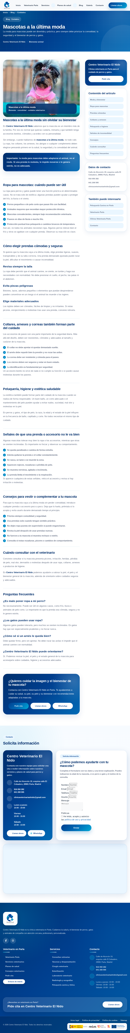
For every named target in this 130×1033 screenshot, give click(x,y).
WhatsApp (62, 706)
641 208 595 (93, 183)
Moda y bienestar (97, 100)
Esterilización (58, 971)
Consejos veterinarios (14, 971)
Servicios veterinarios (14, 962)
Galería (89, 5)
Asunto (64, 797)
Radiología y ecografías (62, 980)
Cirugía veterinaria (60, 966)
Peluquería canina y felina (63, 985)
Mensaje (65, 800)
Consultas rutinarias (61, 957)
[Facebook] (6, 940)
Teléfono (65, 793)
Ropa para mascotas (99, 106)
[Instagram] (13, 940)
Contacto (100, 5)
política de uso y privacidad (78, 819)
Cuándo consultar (98, 147)
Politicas (65, 813)
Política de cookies (109, 1020)
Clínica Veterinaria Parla (100, 219)
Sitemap (123, 1020)
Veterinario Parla (31, 5)
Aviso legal (74, 1020)
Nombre (65, 785)
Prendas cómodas (98, 113)
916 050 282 (93, 179)
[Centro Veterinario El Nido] (7, 5)
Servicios (45, 5)
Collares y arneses (98, 120)
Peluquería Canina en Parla (101, 205)
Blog (81, 5)
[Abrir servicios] (53, 5)
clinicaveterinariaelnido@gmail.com (103, 186)
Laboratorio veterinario (62, 976)
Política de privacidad (90, 1020)
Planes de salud (64, 5)
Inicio (18, 5)
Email (64, 789)
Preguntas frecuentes (99, 153)
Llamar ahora (116, 5)
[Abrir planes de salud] (75, 5)
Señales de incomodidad (101, 133)
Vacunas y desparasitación (64, 962)
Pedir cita (18, 706)
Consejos (94, 140)
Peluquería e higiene (99, 126)
